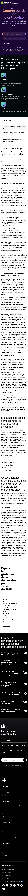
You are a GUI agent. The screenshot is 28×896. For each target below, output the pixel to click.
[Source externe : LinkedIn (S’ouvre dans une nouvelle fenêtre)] (21, 885)
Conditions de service (8, 869)
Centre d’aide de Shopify (9, 847)
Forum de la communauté (9, 850)
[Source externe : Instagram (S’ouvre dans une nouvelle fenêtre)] (14, 885)
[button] (26, 2)
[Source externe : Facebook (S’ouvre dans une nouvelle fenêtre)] (3, 885)
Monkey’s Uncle (5, 507)
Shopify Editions (6, 793)
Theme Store (5, 808)
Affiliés (4, 817)
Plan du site (5, 878)
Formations (5, 832)
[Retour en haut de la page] (4, 780)
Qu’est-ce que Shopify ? (9, 790)
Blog (3, 826)
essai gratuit (7, 113)
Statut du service (6, 856)
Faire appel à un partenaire (9, 853)
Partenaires (5, 814)
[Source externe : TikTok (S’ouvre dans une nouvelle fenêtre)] (18, 885)
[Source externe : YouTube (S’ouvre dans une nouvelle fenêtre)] (11, 885)
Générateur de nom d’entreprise (14, 14)
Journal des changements (9, 838)
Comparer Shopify (7, 829)
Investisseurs (5, 796)
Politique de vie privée (8, 875)
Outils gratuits (14, 8)
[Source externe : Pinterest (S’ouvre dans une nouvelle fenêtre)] (3, 889)
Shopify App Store (7, 811)
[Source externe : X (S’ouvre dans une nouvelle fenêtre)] (7, 885)
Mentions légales (7, 872)
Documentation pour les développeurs (12, 805)
